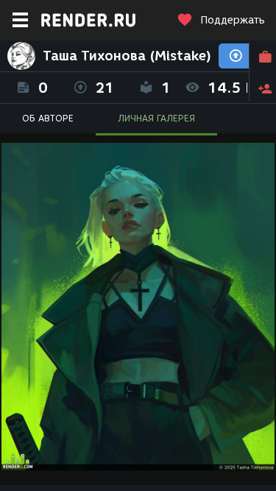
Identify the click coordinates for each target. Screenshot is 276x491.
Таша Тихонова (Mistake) (127, 56)
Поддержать (232, 20)
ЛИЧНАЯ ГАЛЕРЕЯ (156, 118)
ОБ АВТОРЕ (48, 118)
